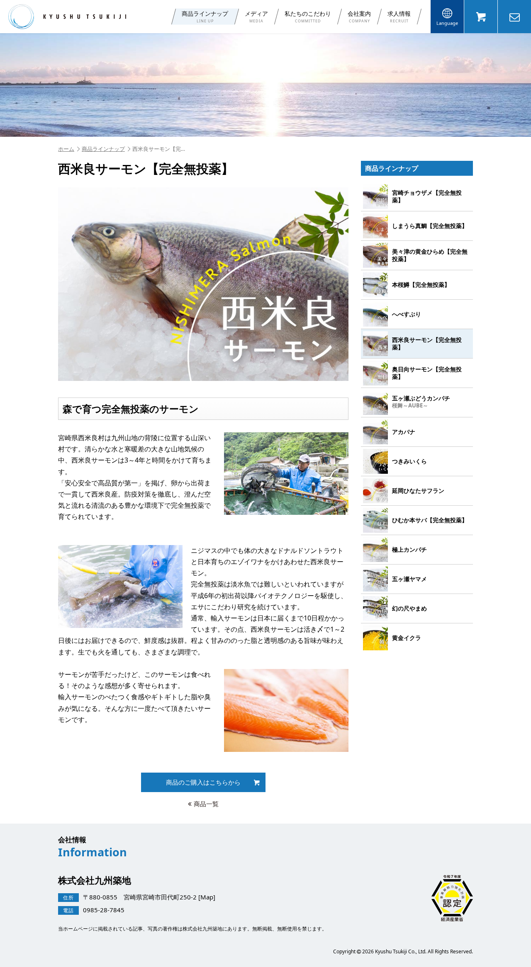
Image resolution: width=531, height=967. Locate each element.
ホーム (66, 149)
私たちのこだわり (308, 17)
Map (206, 896)
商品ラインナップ (205, 17)
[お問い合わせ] (514, 16)
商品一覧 (206, 804)
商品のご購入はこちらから (203, 782)
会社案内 (359, 17)
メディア (256, 17)
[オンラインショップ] (480, 16)
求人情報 (399, 17)
